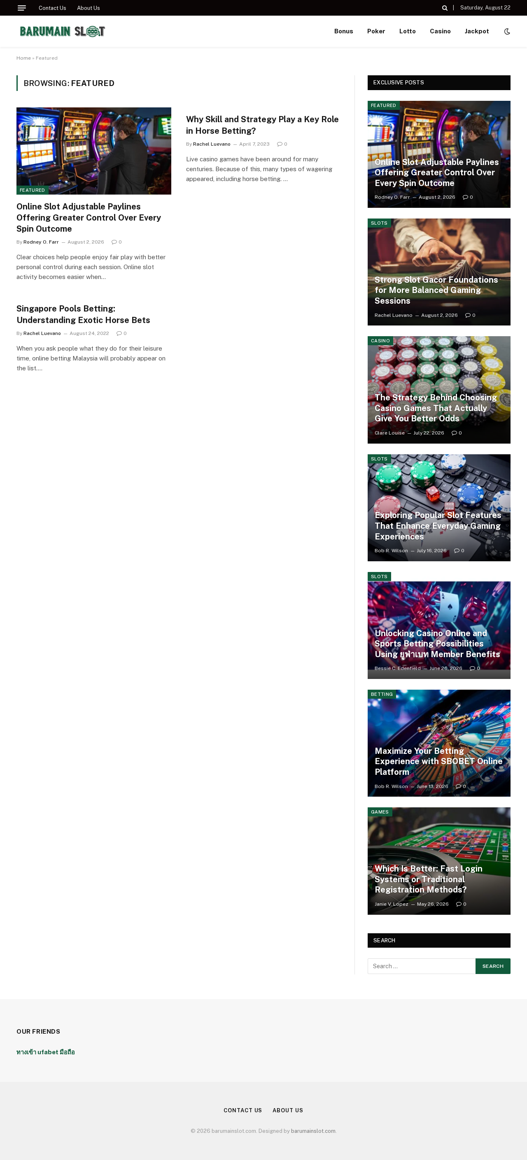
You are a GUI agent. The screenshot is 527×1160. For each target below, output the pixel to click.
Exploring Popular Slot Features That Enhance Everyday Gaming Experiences (438, 525)
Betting (382, 694)
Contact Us (52, 8)
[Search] (445, 8)
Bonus (343, 31)
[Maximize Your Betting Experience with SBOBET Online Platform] (439, 743)
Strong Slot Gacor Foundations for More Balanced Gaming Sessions (436, 290)
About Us (88, 8)
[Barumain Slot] (62, 31)
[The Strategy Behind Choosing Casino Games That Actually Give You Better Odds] (439, 389)
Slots (379, 223)
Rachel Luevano (212, 144)
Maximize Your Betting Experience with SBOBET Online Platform (439, 761)
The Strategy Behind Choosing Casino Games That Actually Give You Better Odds (436, 408)
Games (380, 811)
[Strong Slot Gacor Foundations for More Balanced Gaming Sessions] (439, 272)
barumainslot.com (313, 1131)
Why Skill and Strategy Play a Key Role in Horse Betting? (262, 124)
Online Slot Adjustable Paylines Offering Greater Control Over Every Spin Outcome (88, 218)
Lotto (407, 31)
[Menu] (22, 8)
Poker (376, 31)
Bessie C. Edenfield (398, 668)
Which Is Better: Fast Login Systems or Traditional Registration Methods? (429, 879)
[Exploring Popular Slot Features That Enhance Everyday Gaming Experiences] (439, 507)
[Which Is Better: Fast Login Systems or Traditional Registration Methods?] (439, 860)
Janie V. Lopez (391, 904)
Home (23, 58)
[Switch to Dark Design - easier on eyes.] (506, 31)
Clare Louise (390, 433)
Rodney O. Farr (41, 242)
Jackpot (477, 31)
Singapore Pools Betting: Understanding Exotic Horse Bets (83, 314)
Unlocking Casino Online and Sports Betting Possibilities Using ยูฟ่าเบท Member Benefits (437, 643)
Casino (440, 31)
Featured (32, 190)
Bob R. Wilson (391, 550)
